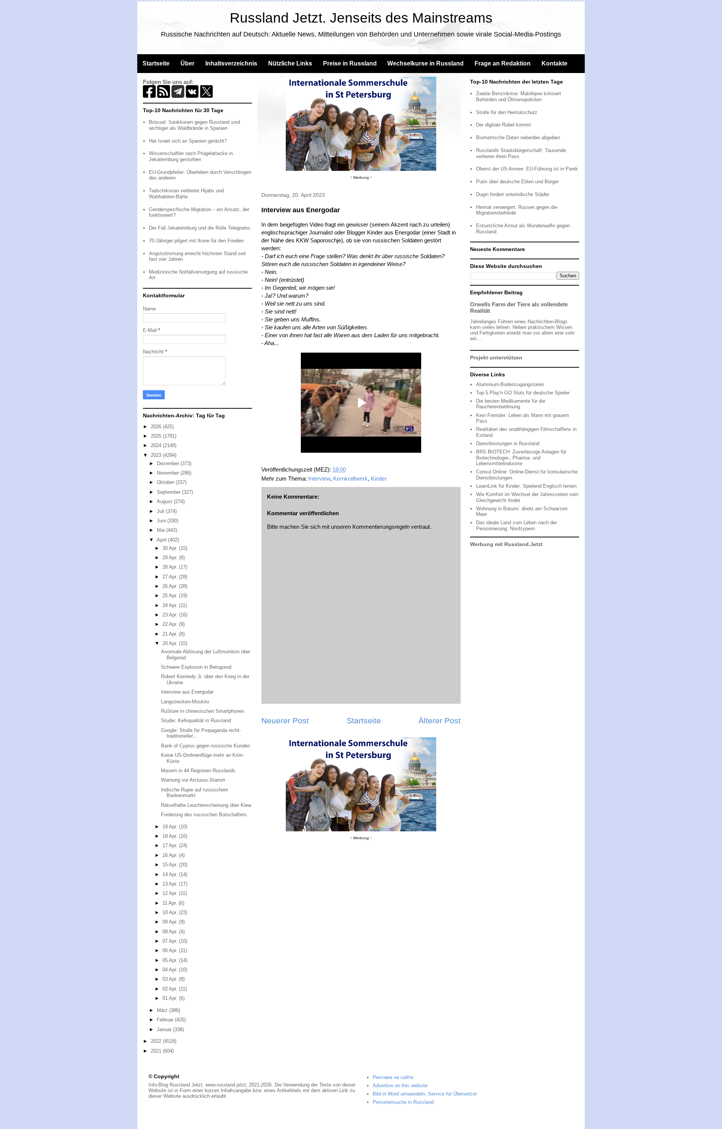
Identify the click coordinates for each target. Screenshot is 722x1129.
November (168, 473)
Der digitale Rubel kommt (503, 125)
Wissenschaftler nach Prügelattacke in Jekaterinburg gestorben (191, 156)
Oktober (166, 482)
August (165, 501)
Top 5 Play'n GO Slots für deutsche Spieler (523, 393)
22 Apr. (170, 624)
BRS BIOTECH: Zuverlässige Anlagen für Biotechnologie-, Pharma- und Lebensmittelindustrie (521, 457)
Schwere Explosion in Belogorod (196, 667)
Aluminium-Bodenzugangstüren (510, 384)
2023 (157, 455)
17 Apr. (170, 845)
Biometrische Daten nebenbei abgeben (518, 137)
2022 (157, 1041)
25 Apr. (170, 595)
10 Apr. (170, 912)
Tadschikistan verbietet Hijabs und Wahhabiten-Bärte (186, 193)
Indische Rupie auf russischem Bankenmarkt (194, 793)
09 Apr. (170, 922)
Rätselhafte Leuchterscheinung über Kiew (206, 805)
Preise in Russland (350, 63)
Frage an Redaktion (503, 63)
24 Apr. (170, 605)
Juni (162, 520)
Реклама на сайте (393, 1077)
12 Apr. (170, 893)
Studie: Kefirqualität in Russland (196, 720)
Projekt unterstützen (496, 358)
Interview (319, 478)
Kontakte (554, 63)
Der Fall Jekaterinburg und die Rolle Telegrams (199, 228)
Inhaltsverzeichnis (231, 63)
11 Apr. (170, 903)
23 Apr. (170, 615)
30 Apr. (170, 548)
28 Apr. (170, 567)
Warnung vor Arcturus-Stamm (193, 780)
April (162, 540)
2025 (157, 436)
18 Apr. (170, 836)
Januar (165, 1029)
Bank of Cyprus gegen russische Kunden (205, 746)
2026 (157, 426)
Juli (161, 511)
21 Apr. (170, 634)
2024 (157, 445)
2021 (157, 1051)
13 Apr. (170, 884)
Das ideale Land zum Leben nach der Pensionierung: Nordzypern (516, 525)
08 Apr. (170, 931)
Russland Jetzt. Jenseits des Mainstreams (361, 18)
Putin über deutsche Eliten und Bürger (517, 181)
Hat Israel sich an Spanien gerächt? (188, 141)
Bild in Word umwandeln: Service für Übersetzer (425, 1094)
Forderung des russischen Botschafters (204, 814)
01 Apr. (170, 998)
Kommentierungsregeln (381, 526)
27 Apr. (170, 577)
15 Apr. (170, 864)
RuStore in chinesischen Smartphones (202, 711)
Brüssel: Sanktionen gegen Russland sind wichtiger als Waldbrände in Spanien (194, 125)
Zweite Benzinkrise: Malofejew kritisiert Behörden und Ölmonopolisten (518, 96)
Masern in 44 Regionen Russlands (198, 770)
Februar (166, 1019)
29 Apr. (170, 557)
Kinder (379, 478)
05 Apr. (170, 960)
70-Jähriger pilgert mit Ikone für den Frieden (196, 240)
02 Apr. (170, 989)
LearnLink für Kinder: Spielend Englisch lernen (526, 486)
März (163, 1010)
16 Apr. (170, 855)
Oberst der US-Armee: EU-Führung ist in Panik (527, 169)
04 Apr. (170, 969)
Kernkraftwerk (350, 478)
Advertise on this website (400, 1085)
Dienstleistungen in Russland (507, 443)
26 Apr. (170, 586)
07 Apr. (170, 941)
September (169, 492)
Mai (161, 530)
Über (187, 63)
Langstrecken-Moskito (185, 701)
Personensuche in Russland (403, 1102)
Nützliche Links (290, 63)
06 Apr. (170, 950)
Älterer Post (440, 720)
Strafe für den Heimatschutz (506, 112)
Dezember (168, 463)
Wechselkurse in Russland (425, 63)
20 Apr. (170, 643)
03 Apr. (170, 979)
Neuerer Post (285, 720)
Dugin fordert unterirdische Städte (512, 194)
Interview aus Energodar (187, 692)
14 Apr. (170, 874)
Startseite (156, 63)
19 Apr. (170, 826)
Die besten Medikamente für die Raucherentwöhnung (510, 404)
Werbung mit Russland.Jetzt (506, 544)
